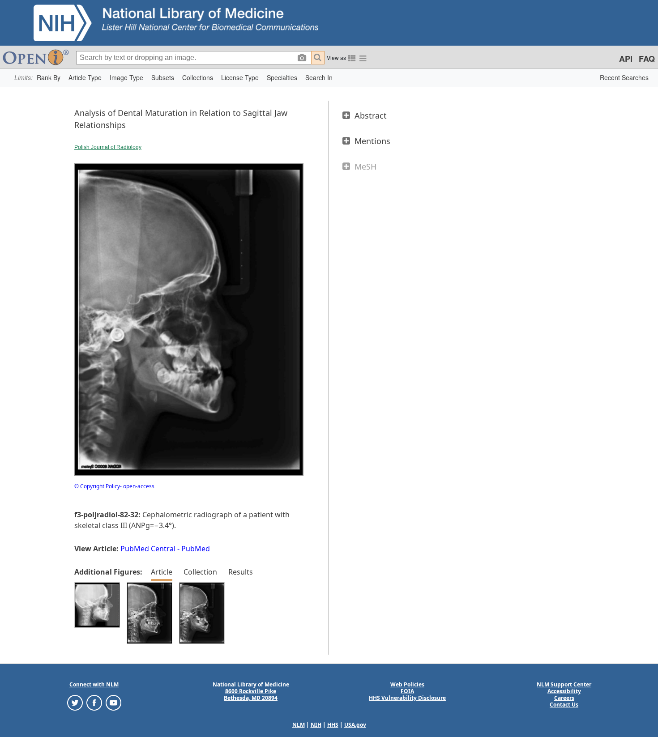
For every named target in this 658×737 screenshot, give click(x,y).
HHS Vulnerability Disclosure (407, 698)
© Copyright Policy (97, 486)
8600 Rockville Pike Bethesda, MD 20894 (251, 694)
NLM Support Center (564, 684)
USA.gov (355, 724)
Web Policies (407, 684)
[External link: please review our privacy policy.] (75, 702)
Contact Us (564, 704)
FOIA (407, 691)
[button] (48, 77)
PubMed (195, 549)
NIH (316, 724)
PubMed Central (147, 549)
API (625, 58)
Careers (564, 698)
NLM (298, 724)
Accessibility (564, 691)
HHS (332, 724)
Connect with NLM (94, 684)
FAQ (647, 58)
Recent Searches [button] (624, 77)
